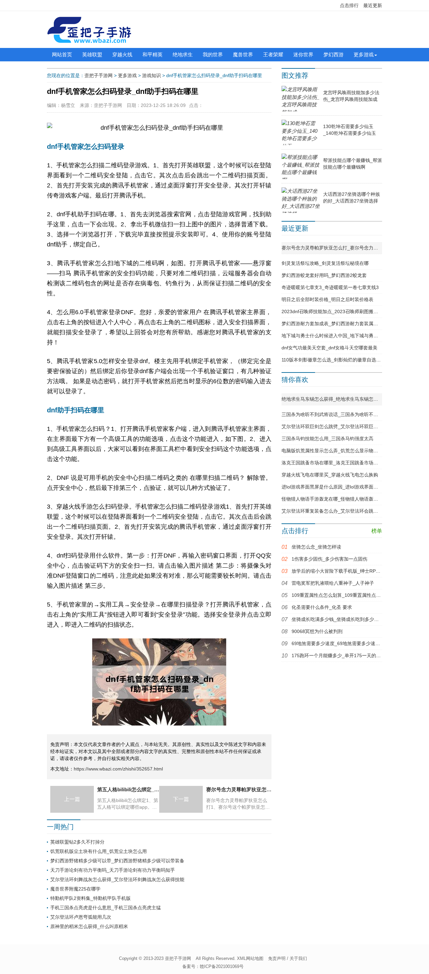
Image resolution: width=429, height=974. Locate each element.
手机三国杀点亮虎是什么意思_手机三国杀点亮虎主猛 (105, 907)
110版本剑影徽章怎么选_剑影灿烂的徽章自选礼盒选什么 (341, 359)
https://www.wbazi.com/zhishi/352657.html (118, 768)
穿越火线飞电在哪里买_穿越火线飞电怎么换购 (330, 474)
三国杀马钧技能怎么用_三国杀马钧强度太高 (327, 438)
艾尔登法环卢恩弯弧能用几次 (80, 917)
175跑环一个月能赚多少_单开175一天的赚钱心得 (343, 655)
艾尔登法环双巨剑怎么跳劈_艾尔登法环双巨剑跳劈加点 (339, 426)
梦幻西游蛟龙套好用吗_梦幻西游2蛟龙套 (324, 275)
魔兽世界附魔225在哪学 (75, 889)
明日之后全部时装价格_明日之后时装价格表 (327, 299)
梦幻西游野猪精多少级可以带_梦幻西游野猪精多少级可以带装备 (117, 860)
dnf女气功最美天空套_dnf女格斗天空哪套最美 (329, 347)
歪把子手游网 (98, 75)
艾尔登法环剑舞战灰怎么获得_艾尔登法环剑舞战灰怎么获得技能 (117, 879)
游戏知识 (151, 75)
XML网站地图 (250, 958)
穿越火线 (122, 54)
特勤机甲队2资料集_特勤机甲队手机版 (90, 898)
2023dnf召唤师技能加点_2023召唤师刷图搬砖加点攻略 (339, 311)
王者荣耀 (273, 54)
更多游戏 (364, 54)
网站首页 (62, 54)
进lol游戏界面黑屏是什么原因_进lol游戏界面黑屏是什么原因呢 (346, 487)
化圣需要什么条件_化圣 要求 (322, 607)
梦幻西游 (333, 54)
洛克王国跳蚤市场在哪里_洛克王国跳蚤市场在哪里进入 (339, 462)
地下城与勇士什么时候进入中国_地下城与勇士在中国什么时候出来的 (353, 335)
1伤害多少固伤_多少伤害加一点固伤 (329, 559)
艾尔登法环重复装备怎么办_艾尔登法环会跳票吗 (332, 511)
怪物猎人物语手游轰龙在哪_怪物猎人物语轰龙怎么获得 (339, 499)
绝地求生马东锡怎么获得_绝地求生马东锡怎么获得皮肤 (339, 399)
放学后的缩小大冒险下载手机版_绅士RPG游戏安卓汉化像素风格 (359, 571)
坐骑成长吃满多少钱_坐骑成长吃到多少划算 (337, 619)
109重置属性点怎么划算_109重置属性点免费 (338, 595)
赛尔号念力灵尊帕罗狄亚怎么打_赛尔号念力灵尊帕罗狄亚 (342, 247)
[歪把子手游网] (89, 29)
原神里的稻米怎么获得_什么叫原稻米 (89, 926)
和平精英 (152, 54)
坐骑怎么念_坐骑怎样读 (316, 547)
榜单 (376, 531)
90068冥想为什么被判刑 (317, 631)
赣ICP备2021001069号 (222, 966)
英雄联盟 (92, 54)
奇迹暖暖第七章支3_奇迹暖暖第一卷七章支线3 (330, 287)
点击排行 (349, 5)
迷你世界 (303, 54)
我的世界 (213, 54)
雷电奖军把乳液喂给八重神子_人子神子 (333, 583)
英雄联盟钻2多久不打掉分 (77, 842)
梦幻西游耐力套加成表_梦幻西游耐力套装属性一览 (334, 323)
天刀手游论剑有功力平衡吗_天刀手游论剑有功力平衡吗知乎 (112, 870)
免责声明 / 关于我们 (287, 958)
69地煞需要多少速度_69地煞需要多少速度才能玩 (343, 643)
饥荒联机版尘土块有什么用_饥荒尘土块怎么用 (98, 851)
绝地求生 (183, 54)
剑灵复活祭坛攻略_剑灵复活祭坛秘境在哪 (325, 263)
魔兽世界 (243, 54)
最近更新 (372, 5)
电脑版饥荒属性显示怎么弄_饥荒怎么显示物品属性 (334, 450)
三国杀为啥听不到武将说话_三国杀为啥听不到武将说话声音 (344, 414)
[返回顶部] (379, 870)
